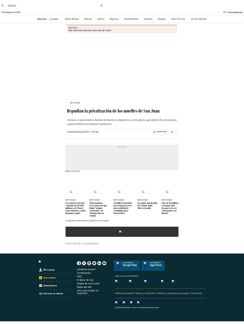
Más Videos (73, 171)
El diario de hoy (85, 280)
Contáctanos (84, 273)
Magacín (162, 19)
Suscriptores (200, 19)
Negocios (114, 19)
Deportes (148, 19)
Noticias (88, 19)
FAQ (79, 276)
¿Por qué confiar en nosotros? (87, 292)
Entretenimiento (131, 19)
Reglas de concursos (88, 283)
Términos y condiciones (145, 293)
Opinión (100, 19)
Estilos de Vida (178, 19)
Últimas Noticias (72, 19)
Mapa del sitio (84, 287)
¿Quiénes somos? (86, 269)
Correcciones (196, 293)
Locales (54, 19)
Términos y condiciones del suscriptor (173, 293)
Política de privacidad (124, 293)
